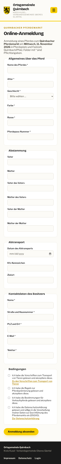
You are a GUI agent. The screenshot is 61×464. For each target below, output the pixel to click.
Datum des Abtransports (20, 248)
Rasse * (11, 117)
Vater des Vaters (16, 183)
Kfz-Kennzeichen (16, 263)
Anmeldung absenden (21, 431)
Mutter (11, 171)
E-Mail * (11, 336)
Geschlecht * (13, 91)
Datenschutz (25, 458)
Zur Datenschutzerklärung (25, 418)
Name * (11, 300)
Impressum (9, 458)
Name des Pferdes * (17, 64)
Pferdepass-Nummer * (19, 131)
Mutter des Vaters (16, 197)
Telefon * (11, 350)
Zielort (10, 274)
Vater (10, 156)
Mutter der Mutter (16, 223)
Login (38, 458)
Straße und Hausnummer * (21, 312)
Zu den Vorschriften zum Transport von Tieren (32, 382)
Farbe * (11, 105)
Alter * (10, 79)
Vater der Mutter (16, 209)
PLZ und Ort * (14, 324)
